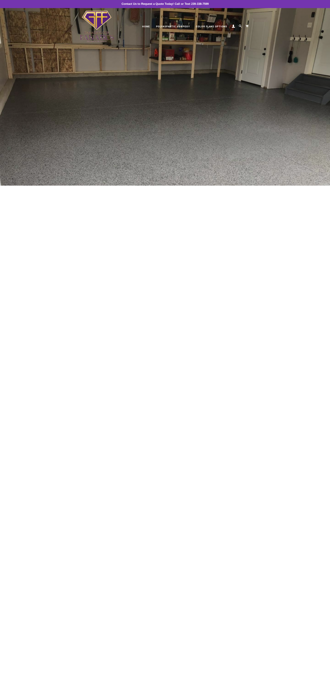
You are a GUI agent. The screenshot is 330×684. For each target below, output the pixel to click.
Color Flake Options (211, 26)
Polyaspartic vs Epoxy (173, 26)
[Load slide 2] (165, 679)
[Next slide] (247, 679)
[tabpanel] (165, 93)
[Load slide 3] (168, 679)
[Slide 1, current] (161, 679)
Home (146, 26)
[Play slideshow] (238, 679)
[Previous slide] (82, 679)
